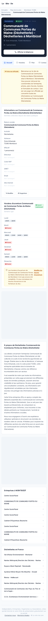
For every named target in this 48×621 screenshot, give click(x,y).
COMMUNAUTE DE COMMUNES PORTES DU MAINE (20, 502)
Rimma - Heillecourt (11, 577)
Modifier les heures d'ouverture (38, 272)
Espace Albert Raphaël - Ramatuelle (17, 566)
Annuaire (4, 10)
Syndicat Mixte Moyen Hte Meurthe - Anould (20, 572)
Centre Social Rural (11, 496)
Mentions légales (23, 615)
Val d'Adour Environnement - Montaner (18, 555)
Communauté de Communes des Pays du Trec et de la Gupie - (22, 590)
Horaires (22, 63)
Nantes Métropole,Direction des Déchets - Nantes (22, 560)
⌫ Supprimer (22, 193)
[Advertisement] (24, 315)
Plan (33, 63)
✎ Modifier (9, 193)
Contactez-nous (10, 615)
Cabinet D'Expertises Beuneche (15, 521)
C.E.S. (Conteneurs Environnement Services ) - (21, 597)
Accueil (9, 63)
